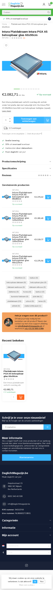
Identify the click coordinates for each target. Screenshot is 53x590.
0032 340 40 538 (15, 496)
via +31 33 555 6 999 (33, 328)
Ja (35, 581)
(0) (24, 38)
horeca (27, 292)
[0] (49, 4)
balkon (34, 278)
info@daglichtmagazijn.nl (30, 326)
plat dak (37, 296)
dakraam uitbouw (37, 287)
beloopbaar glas (38, 282)
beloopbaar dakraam (16, 282)
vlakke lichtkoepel (32, 306)
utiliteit (16, 306)
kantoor (40, 292)
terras (42, 301)
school (30, 301)
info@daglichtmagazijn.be (19, 504)
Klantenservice (26, 457)
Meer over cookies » (27, 585)
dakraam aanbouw (16, 287)
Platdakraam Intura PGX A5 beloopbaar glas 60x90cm (14, 373)
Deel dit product (33, 134)
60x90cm (20, 278)
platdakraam (14, 301)
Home (4, 24)
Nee (42, 581)
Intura (5, 38)
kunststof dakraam (19, 296)
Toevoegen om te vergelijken (13, 134)
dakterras (14, 292)
